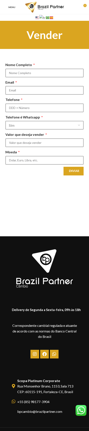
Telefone (12, 99)
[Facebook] (44, 354)
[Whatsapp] (54, 354)
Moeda (11, 152)
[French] (42, 17)
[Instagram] (34, 354)
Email (10, 82)
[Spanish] (52, 17)
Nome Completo (19, 65)
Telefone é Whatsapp (23, 117)
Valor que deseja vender (25, 134)
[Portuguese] (48, 17)
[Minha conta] (75, 7)
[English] (37, 17)
